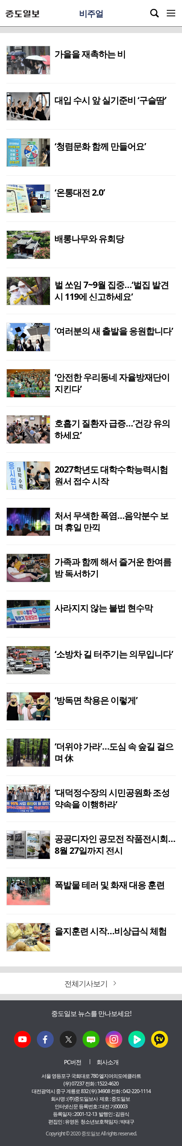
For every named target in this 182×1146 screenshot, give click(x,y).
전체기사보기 (86, 983)
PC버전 (72, 1062)
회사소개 (108, 1062)
